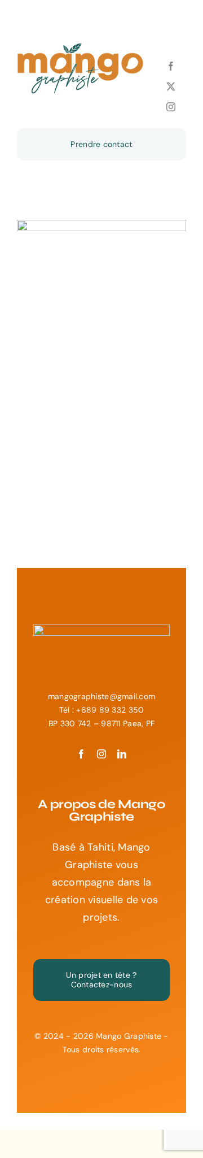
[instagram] (170, 106)
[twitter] (170, 86)
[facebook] (170, 66)
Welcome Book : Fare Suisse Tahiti (91, 287)
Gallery (112, 287)
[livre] (101, 304)
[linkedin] (121, 753)
